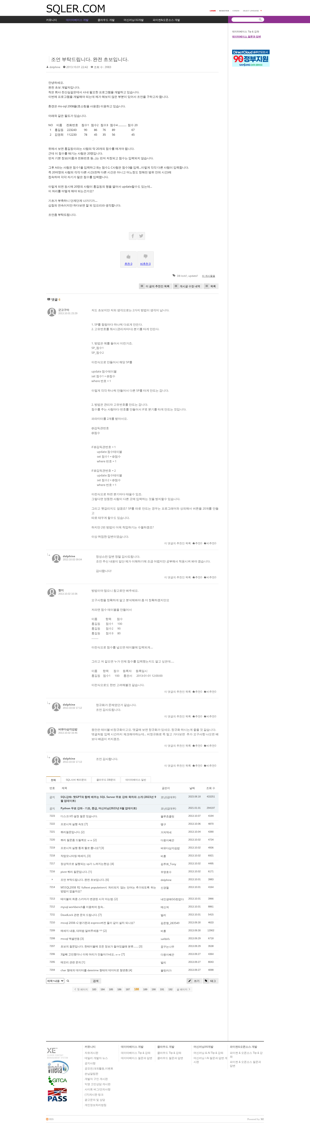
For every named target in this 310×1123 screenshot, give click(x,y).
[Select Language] (252, 10)
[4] (112, 864)
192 (170, 989)
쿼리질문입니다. (70, 832)
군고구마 (63, 310)
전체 (53, 780)
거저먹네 (166, 832)
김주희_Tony (168, 864)
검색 (95, 981)
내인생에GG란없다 (172, 899)
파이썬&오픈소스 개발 (243, 1046)
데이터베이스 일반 (135, 779)
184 (103, 989)
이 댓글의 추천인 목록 (177, 543)
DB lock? (182, 275)
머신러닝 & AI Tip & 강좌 (208, 1052)
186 (119, 989)
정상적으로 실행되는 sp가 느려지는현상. (85, 864)
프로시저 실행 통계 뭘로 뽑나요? (80, 848)
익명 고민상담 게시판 (98, 1084)
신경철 (165, 888)
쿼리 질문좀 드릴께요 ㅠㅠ (77, 840)
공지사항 (90, 1063)
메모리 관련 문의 (71, 962)
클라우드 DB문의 (106, 779)
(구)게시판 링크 (94, 1094)
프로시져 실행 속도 (72, 824)
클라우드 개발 (165, 1046)
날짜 (192, 788)
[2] (82, 832)
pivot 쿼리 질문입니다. (74, 872)
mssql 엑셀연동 (70, 939)
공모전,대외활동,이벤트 (99, 1068)
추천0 (198, 543)
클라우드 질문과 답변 (170, 1058)
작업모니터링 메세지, (73, 856)
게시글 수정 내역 (190, 286)
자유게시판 (91, 1052)
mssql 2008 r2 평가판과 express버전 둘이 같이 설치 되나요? (98, 923)
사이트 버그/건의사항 (98, 1089)
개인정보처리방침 (95, 1105)
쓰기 (196, 981)
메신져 (165, 907)
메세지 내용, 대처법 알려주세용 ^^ (82, 931)
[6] (107, 880)
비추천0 (211, 543)
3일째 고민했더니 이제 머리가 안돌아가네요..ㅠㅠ (91, 954)
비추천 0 (145, 264)
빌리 (163, 915)
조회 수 (210, 788)
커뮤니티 (90, 1046)
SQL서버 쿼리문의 (76, 779)
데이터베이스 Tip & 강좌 (245, 31)
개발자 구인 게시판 (96, 1079)
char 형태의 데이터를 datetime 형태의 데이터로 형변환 (94, 970)
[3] (102, 848)
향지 (61, 590)
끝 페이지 (182, 989)
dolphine (54, 67)
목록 (213, 286)
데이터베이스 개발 (132, 1046)
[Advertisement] (128, 40)
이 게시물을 (208, 275)
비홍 (163, 856)
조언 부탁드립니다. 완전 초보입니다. (90, 59)
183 (94, 989)
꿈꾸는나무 (167, 947)
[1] (90, 872)
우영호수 (166, 872)
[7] (86, 824)
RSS (51, 1119)
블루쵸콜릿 (167, 816)
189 (145, 989)
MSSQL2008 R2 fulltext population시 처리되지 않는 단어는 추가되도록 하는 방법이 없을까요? (108, 889)
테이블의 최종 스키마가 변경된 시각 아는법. (87, 899)
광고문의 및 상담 (95, 1099)
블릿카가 (166, 970)
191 (162, 989)
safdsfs (165, 939)
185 (111, 989)
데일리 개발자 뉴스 (96, 1058)
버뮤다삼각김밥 (67, 729)
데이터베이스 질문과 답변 (246, 36)
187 (128, 989)
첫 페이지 (82, 989)
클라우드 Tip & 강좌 (169, 1052)
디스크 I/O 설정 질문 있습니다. (79, 816)
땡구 (163, 824)
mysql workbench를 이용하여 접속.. (82, 907)
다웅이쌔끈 (167, 840)
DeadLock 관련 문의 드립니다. (79, 915)
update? (193, 275)
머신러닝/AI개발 (203, 1046)
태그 (213, 981)
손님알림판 (91, 1073)
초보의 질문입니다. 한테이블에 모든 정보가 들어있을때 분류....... (99, 946)
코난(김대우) (168, 797)
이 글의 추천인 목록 (158, 286)
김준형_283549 (170, 923)
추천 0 (128, 264)
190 (154, 989)
